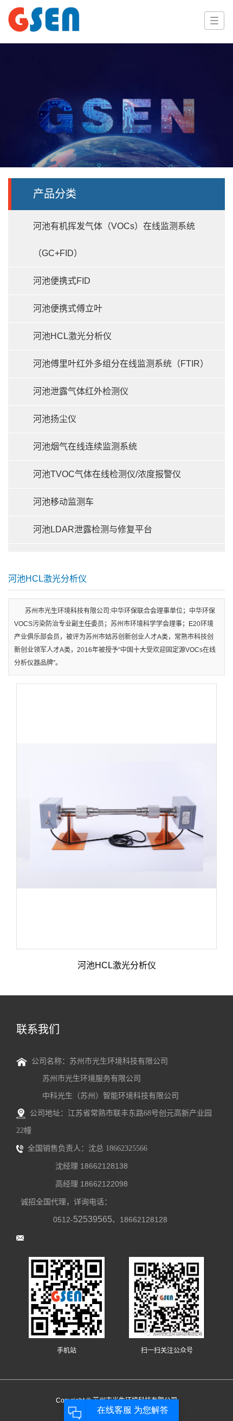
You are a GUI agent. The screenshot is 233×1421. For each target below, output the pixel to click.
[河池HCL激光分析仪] (116, 816)
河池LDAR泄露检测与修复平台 (92, 529)
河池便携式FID (61, 280)
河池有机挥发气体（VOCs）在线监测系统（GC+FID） (114, 239)
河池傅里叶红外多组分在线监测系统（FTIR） (121, 363)
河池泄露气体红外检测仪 (80, 391)
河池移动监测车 (63, 501)
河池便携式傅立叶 (67, 308)
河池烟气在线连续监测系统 (85, 446)
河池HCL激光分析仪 (72, 336)
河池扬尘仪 (54, 418)
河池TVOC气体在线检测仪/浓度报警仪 (107, 474)
